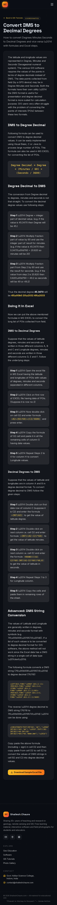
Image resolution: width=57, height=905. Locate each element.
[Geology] (19, 837)
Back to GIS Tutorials (14, 18)
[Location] (12, 837)
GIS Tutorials (9, 859)
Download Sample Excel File (28, 772)
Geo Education (10, 851)
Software (7, 855)
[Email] (5, 837)
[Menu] (52, 4)
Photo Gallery (9, 863)
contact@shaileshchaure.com (20, 882)
